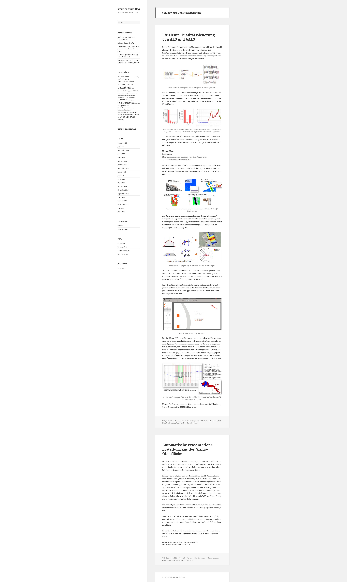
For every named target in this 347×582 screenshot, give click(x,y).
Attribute (125, 76)
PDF (132, 103)
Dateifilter (130, 84)
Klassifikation (121, 97)
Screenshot (127, 110)
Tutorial (120, 226)
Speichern (131, 114)
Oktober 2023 (122, 143)
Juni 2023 (121, 147)
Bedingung (124, 79)
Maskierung (132, 97)
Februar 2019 (122, 161)
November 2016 (123, 205)
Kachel (135, 93)
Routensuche (121, 110)
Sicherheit (120, 114)
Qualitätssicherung (124, 108)
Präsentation (127, 105)
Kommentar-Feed (124, 251)
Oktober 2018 (122, 165)
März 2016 (121, 212)
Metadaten (122, 100)
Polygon (121, 105)
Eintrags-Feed (122, 247)
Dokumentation (121, 90)
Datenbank (124, 87)
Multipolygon (130, 100)
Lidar (126, 97)
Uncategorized (123, 229)
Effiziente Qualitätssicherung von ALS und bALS (188, 37)
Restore (132, 108)
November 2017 (123, 190)
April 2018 (121, 179)
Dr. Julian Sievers (180, 421)
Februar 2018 (122, 186)
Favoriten (135, 91)
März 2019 (121, 157)
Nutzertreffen (124, 102)
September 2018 (123, 168)
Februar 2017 (122, 201)
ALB (119, 76)
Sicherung (125, 114)
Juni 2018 (121, 176)
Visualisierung (128, 116)
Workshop (121, 119)
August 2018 (122, 172)
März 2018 (121, 183)
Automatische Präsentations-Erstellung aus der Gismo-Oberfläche (188, 449)
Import (131, 93)
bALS (119, 79)
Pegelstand (137, 103)
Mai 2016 (121, 208)
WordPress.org (123, 254)
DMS (133, 88)
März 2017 (121, 197)
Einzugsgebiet (128, 90)
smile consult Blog (129, 9)
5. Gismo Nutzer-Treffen (126, 43)
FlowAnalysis (121, 93)
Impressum (121, 268)
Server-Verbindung (122, 112)
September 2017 (123, 194)
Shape (135, 112)
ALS (121, 76)
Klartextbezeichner (130, 95)
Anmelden (121, 243)
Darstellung (123, 84)
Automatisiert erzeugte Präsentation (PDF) (176, 544)
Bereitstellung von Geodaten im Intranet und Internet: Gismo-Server (128, 49)
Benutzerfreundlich (126, 81)
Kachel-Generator (122, 95)
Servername (130, 112)
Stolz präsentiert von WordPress (173, 577)
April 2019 (121, 154)
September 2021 (123, 150)
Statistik (137, 114)
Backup (137, 76)
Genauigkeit (127, 93)
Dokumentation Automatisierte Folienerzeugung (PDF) (180, 542)
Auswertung (132, 76)
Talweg (119, 117)
